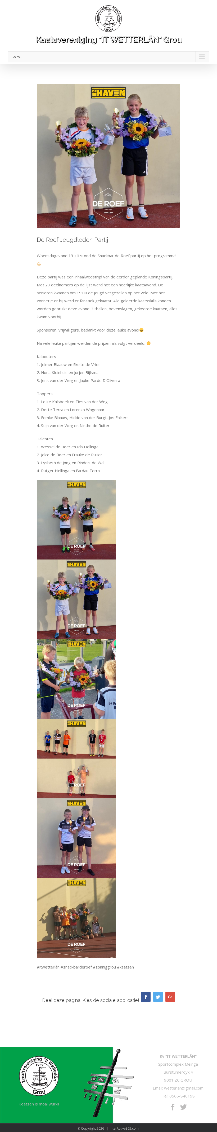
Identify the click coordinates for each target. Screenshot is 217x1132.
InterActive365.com (124, 1128)
